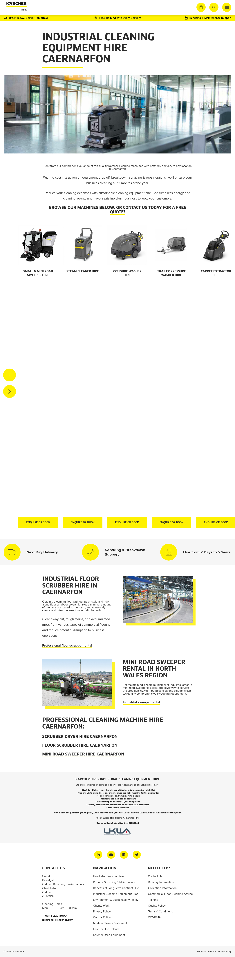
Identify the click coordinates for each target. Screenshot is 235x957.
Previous (9, 375)
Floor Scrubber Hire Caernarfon (79, 746)
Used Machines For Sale (108, 876)
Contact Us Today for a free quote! (148, 210)
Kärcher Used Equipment (109, 934)
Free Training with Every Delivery (120, 17)
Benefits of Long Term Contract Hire (116, 888)
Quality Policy (157, 905)
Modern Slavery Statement (110, 923)
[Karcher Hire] (16, 7)
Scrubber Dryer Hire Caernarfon (80, 737)
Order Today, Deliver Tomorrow (28, 17)
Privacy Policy (102, 911)
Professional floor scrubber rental (67, 645)
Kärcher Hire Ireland (106, 929)
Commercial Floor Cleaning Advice (170, 893)
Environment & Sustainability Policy (115, 899)
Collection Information (162, 888)
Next (9, 391)
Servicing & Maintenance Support (210, 17)
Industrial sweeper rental (141, 702)
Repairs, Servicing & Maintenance (114, 882)
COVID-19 (154, 917)
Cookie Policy (102, 917)
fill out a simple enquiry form (167, 812)
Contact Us (155, 876)
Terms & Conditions (160, 911)
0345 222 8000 (141, 812)
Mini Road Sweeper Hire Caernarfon (83, 754)
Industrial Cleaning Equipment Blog (115, 893)
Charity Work (101, 905)
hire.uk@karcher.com (59, 919)
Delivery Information (161, 882)
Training (153, 899)
